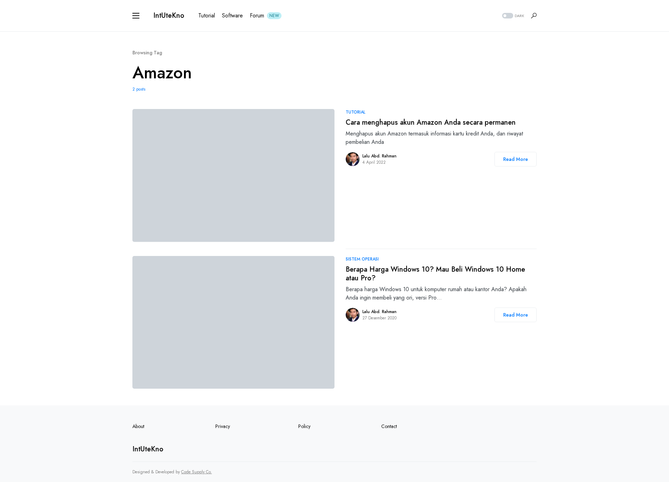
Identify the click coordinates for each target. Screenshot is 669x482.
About (138, 426)
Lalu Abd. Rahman (379, 156)
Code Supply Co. (196, 472)
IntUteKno (168, 15)
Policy (304, 426)
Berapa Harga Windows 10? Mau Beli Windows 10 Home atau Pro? (435, 273)
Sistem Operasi (362, 259)
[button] (135, 15)
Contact (389, 426)
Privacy (222, 426)
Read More (515, 159)
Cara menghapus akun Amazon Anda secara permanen (431, 122)
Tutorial (355, 112)
